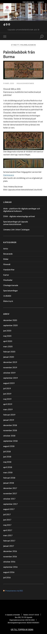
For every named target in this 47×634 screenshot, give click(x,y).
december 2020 (10, 320)
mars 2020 (7, 346)
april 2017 (7, 530)
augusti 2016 (8, 572)
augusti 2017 (8, 509)
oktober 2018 (9, 435)
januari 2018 (8, 483)
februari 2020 (9, 351)
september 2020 (10, 325)
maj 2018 (7, 462)
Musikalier (8, 280)
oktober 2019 (9, 372)
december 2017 (10, 488)
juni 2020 (7, 330)
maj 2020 (7, 336)
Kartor (6, 275)
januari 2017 (8, 546)
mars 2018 (7, 472)
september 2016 (10, 567)
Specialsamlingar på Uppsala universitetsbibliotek (15, 222)
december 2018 (10, 425)
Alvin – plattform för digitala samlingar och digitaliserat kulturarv (21, 209)
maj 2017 (7, 525)
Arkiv (5, 248)
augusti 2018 (8, 446)
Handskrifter (9, 269)
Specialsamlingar (10, 290)
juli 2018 (7, 451)
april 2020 (7, 341)
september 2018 (10, 441)
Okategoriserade (10, 285)
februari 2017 (9, 540)
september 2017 (10, 504)
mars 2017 (7, 535)
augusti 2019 (8, 383)
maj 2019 (7, 399)
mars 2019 (7, 409)
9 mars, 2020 (8, 83)
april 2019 (7, 404)
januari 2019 (8, 420)
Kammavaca (8, 175)
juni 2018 (7, 456)
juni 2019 (7, 393)
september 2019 (10, 378)
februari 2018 (9, 477)
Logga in (41, 2)
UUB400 (7, 296)
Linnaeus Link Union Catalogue (16, 229)
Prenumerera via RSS (14, 590)
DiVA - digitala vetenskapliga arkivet (19, 216)
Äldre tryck (8, 301)
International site (28, 2)
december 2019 (10, 362)
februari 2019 (9, 414)
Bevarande (8, 253)
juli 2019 (7, 388)
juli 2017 (7, 514)
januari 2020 (8, 357)
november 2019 (10, 367)
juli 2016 (7, 577)
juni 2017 (7, 519)
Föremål (6, 264)
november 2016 (10, 556)
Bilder (6, 259)
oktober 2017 (9, 498)
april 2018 (7, 467)
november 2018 (10, 430)
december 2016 (10, 551)
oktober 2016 (9, 561)
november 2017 (10, 493)
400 (7, 24)
